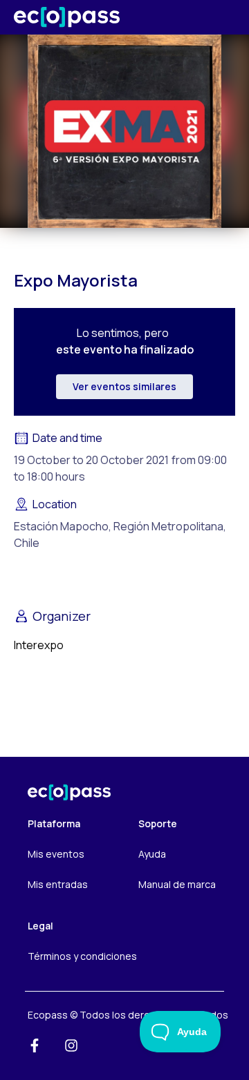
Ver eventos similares (124, 386)
